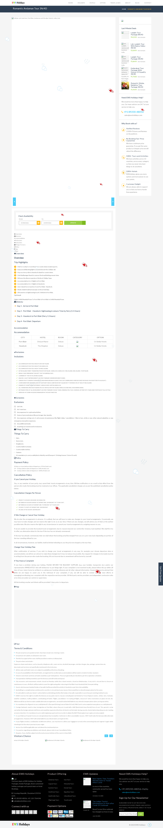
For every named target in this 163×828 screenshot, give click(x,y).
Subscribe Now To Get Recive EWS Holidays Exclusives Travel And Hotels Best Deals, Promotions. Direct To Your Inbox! (135, 806)
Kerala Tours (68, 788)
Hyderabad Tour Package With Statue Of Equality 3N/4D (138, 71)
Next (119, 106)
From (21, 219)
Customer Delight (133, 184)
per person (138, 37)
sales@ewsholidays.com (133, 115)
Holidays (81, 3)
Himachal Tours (69, 784)
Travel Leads (115, 3)
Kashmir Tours (53, 788)
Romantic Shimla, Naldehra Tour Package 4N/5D (137, 85)
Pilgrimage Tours (53, 800)
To (42, 219)
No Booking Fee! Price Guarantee (135, 140)
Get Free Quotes (160, 574)
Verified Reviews (133, 129)
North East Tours (53, 792)
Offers (103, 3)
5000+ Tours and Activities (137, 156)
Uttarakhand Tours (70, 796)
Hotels (92, 3)
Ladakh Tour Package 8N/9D (137, 34)
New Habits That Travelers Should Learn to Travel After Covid (103, 780)
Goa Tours (67, 780)
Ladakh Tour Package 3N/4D (137, 58)
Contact (147, 3)
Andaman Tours (53, 780)
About (127, 3)
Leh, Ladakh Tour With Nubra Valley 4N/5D (138, 46)
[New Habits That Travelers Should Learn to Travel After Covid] (87, 781)
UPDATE (73, 223)
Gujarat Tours (52, 784)
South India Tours (53, 796)
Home (70, 3)
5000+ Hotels (131, 171)
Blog (137, 3)
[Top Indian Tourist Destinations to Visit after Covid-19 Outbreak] (87, 804)
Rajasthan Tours (69, 792)
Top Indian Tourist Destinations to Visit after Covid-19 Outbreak (103, 803)
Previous (8, 106)
